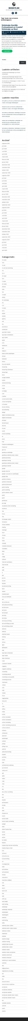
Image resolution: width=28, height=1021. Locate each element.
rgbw (3, 775)
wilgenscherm (5, 968)
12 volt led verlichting (7, 268)
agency (4, 318)
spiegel (4, 824)
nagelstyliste (5, 698)
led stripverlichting (6, 620)
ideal (3, 551)
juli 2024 (4, 210)
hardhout (4, 508)
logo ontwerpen (6, 658)
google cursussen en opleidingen (10, 473)
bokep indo (5, 120)
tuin (3, 850)
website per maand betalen (9, 960)
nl (2, 703)
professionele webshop (8, 765)
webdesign (4, 906)
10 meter (4, 260)
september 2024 (6, 204)
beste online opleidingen (8, 353)
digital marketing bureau (8, 415)
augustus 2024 (6, 207)
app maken (5, 337)
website (4, 936)
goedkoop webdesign (7, 452)
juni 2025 (4, 180)
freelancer (4, 447)
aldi (3, 321)
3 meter (4, 294)
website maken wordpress (8, 952)
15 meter (4, 276)
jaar (3, 575)
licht (3, 639)
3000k (3, 297)
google (3, 468)
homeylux (4, 522)
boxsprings (4, 372)
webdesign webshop (7, 909)
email (3, 431)
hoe (3, 516)
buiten (3, 380)
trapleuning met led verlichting (10, 845)
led (3, 599)
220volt (4, 286)
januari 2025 (5, 194)
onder (3, 711)
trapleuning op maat (7, 848)
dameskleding (5, 409)
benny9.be (14, 8)
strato (3, 832)
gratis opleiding (6, 489)
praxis (3, 759)
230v (3, 289)
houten (4, 535)
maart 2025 (5, 188)
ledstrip (4, 631)
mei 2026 (4, 151)
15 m (3, 273)
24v (3, 292)
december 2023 (6, 229)
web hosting (5, 904)
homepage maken (6, 519)
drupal (3, 428)
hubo (3, 540)
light (3, 644)
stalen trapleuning (6, 829)
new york (4, 701)
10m (3, 262)
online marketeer (6, 717)
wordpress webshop (7, 989)
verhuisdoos (5, 869)
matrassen (4, 682)
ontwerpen (4, 733)
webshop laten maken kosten (9, 928)
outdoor (4, 741)
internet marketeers (7, 562)
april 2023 (4, 250)
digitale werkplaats (7, 417)
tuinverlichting (5, 858)
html (3, 538)
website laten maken (7, 947)
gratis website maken (7, 492)
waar (3, 885)
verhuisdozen (5, 872)
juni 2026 (4, 148)
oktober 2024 (5, 202)
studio (3, 834)
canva (3, 385)
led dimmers (5, 607)
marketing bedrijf (6, 674)
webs (3, 922)
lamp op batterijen (6, 596)
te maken (4, 840)
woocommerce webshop (8, 984)
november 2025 (6, 167)
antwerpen (4, 329)
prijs (3, 762)
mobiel (3, 693)
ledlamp (4, 628)
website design (5, 939)
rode (3, 781)
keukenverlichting (6, 586)
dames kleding (5, 407)
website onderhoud (7, 955)
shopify (4, 800)
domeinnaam (5, 423)
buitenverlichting (6, 383)
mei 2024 (4, 215)
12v (3, 270)
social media (5, 818)
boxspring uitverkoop (7, 369)
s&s (3, 789)
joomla (3, 578)
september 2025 (6, 172)
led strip (4, 615)
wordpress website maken (8, 997)
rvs (3, 786)
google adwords (6, 471)
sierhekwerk (5, 802)
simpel (3, 805)
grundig (4, 503)
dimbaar (4, 420)
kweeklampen (5, 594)
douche (4, 425)
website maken (6, 949)
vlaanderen (5, 877)
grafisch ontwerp (6, 479)
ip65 (3, 567)
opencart (4, 735)
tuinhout (4, 853)
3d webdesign (5, 300)
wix (3, 979)
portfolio (4, 757)
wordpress (4, 987)
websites (4, 963)
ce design (4, 391)
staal (3, 826)
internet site (5, 564)
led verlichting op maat (8, 623)
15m (3, 278)
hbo (3, 511)
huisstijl (4, 543)
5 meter (4, 308)
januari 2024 (5, 226)
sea (3, 794)
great (3, 495)
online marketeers (6, 719)
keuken (4, 583)
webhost (4, 917)
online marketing (6, 722)
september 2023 (6, 237)
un (2, 861)
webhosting (5, 920)
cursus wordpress (6, 401)
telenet (4, 842)
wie (3, 965)
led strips (4, 618)
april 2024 (4, 218)
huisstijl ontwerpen (7, 546)
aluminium (5, 326)
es (2, 436)
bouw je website (6, 364)
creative (4, 396)
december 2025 (6, 164)
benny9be (4, 100)
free (3, 441)
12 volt (3, 265)
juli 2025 (4, 178)
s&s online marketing (7, 791)
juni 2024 (4, 213)
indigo (3, 556)
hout (3, 532)
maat (3, 661)
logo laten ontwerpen (7, 653)
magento (4, 666)
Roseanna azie (5, 106)
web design (5, 901)
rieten (3, 778)
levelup (4, 636)
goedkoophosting (6, 457)
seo (3, 797)
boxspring (4, 366)
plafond (4, 749)
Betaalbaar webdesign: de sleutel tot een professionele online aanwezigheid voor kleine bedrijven (14, 114)
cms (3, 393)
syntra (3, 837)
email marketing (6, 433)
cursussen (4, 404)
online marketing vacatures (9, 725)
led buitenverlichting (7, 604)
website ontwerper (6, 957)
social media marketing (8, 821)
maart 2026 (5, 156)
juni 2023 (4, 245)
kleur (3, 588)
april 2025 (4, 186)
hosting (4, 527)
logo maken (5, 655)
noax (3, 706)
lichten (3, 642)
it (2, 572)
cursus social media (7, 399)
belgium (4, 350)
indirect (4, 559)
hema (3, 514)
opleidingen (5, 738)
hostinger (4, 530)
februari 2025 (5, 191)
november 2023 (6, 231)
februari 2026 (5, 159)
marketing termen (6, 679)
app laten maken (6, 332)
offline (3, 709)
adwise (3, 316)
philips (3, 743)
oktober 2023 (5, 234)
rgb (3, 773)
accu (3, 310)
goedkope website (6, 465)
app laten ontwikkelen (7, 334)
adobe (3, 313)
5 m (3, 305)
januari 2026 (5, 162)
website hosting (6, 941)
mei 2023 (4, 247)
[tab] (13, 13)
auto (3, 342)
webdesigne (5, 912)
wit (3, 973)
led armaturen (5, 602)
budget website (6, 377)
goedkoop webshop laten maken (10, 455)
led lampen (5, 612)
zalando (4, 1005)
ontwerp (4, 730)
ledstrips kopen (6, 634)
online (3, 714)
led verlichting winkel (7, 626)
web (3, 896)
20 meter (4, 284)
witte (3, 976)
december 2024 (6, 196)
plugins (4, 754)
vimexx (4, 874)
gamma (4, 449)
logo (3, 650)
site (3, 808)
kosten (3, 591)
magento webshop (6, 669)
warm (3, 888)
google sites (5, 476)
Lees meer (8, 51)
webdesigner (5, 914)
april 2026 (4, 154)
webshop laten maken (7, 925)
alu (3, 324)
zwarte (3, 1011)
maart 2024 (5, 221)
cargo (3, 388)
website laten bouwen (7, 944)
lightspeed (4, 647)
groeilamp (4, 500)
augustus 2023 (6, 239)
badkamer (4, 345)
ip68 (3, 570)
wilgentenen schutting (7, 971)
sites (3, 810)
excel (3, 439)
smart (3, 816)
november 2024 (6, 199)
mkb (3, 690)
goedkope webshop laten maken (10, 463)
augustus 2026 (6, 143)
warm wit (4, 890)
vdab (3, 866)
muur (3, 695)
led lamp (4, 610)
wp (3, 1000)
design (3, 412)
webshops (4, 933)
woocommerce (6, 981)
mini (3, 687)
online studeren (6, 727)
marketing (4, 671)
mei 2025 (4, 183)
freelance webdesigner (7, 444)
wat (3, 893)
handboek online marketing (9, 505)
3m (3, 302)
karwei (3, 580)
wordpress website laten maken (10, 995)
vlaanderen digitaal (7, 880)
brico (3, 375)
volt (3, 882)
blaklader (4, 358)
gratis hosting (5, 487)
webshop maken (6, 930)
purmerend (5, 767)
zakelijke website (6, 1003)
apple (3, 340)
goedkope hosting (6, 460)
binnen (3, 356)
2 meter (4, 281)
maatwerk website (6, 663)
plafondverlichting (6, 751)
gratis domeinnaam (7, 484)
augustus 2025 (6, 175)
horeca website (6, 524)
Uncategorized (5, 864)
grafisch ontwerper (7, 481)
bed (3, 348)
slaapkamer (5, 813)
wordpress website (6, 992)
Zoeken (4, 59)
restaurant (4, 770)
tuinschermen (5, 856)
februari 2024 (5, 223)
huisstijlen (4, 548)
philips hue (5, 746)
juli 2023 (4, 242)
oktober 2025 (5, 170)
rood (3, 783)
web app (4, 898)
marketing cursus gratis (8, 677)
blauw (3, 361)
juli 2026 (4, 146)
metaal (4, 685)
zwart (3, 1008)
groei (3, 497)
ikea (3, 554)
